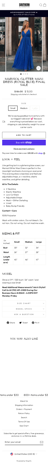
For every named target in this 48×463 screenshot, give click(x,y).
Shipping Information (24, 405)
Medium (23, 108)
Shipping (14, 94)
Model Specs (24, 309)
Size (24, 103)
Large (35, 108)
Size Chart (24, 303)
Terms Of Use (24, 421)
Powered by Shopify (24, 461)
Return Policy (24, 413)
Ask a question (24, 314)
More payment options (24, 148)
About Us (24, 401)
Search (24, 417)
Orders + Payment (24, 409)
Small (12, 108)
